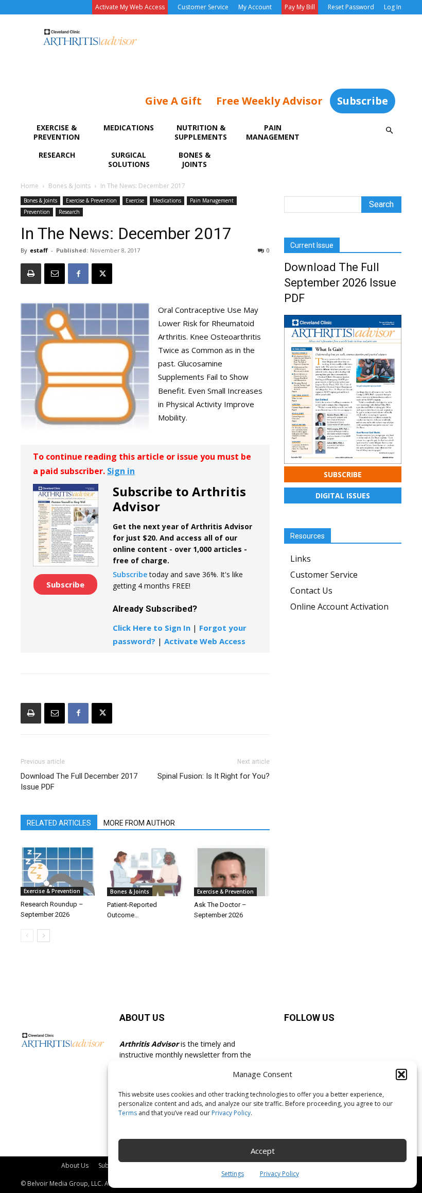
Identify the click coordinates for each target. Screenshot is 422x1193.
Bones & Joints (194, 159)
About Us (75, 1165)
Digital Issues (342, 495)
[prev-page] (27, 935)
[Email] (54, 273)
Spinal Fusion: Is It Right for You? (213, 776)
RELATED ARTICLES (59, 823)
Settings (232, 1173)
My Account (255, 7)
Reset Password (351, 7)
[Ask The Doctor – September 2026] (232, 870)
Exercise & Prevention (56, 132)
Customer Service (203, 7)
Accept (263, 1151)
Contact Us (311, 590)
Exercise (135, 200)
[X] (102, 273)
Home (30, 185)
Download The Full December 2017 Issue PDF (79, 781)
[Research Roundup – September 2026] (58, 870)
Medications (128, 127)
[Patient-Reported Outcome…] (145, 870)
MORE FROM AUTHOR (139, 823)
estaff (39, 250)
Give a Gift (173, 101)
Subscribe (362, 101)
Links (300, 558)
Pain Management (273, 132)
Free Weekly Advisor (269, 101)
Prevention (37, 211)
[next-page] (43, 935)
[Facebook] (78, 273)
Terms (127, 1112)
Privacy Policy (231, 1112)
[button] (401, 1074)
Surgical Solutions (129, 159)
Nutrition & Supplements (200, 132)
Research (57, 155)
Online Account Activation (339, 606)
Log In (392, 7)
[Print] (31, 273)
